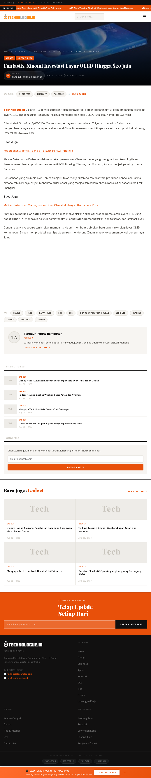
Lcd (60, 313)
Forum (81, 695)
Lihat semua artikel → (37, 347)
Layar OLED (45, 313)
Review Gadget (12, 718)
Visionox (26, 319)
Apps (81, 670)
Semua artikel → (137, 491)
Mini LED (121, 313)
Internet (82, 676)
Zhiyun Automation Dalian (94, 313)
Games (8, 724)
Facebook (59, 94)
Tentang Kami (85, 718)
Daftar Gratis (75, 467)
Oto (80, 682)
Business (83, 663)
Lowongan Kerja (87, 701)
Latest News (39, 51)
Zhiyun (41, 319)
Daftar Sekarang (131, 624)
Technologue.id (14, 110)
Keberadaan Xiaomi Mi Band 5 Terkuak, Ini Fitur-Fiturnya (38, 151)
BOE (71, 313)
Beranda (8, 51)
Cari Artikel (10, 743)
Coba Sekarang (107, 772)
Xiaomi (16, 313)
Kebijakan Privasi (87, 743)
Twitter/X (68, 761)
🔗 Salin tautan (77, 94)
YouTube (85, 761)
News (81, 651)
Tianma (10, 319)
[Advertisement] (75, 272)
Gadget (22, 51)
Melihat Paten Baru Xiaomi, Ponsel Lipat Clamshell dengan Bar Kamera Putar (51, 205)
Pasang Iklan (85, 737)
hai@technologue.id (17, 677)
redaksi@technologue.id (19, 673)
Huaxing (137, 313)
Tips (80, 688)
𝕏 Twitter (24, 94)
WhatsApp (42, 94)
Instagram (50, 761)
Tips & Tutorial (12, 730)
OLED (29, 313)
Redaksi (82, 724)
